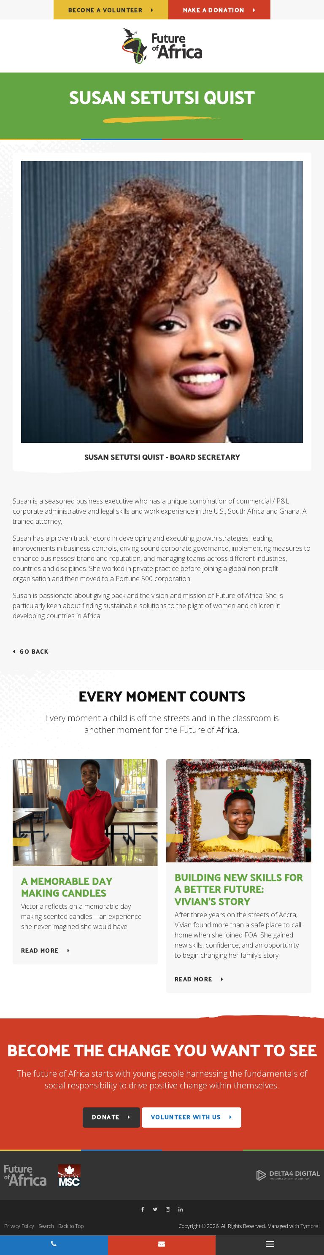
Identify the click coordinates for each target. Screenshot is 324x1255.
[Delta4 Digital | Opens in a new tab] (288, 1175)
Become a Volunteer (105, 10)
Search (46, 1226)
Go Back (34, 651)
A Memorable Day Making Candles (66, 886)
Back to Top (71, 1226)
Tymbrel (310, 1226)
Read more (40, 950)
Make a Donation (214, 10)
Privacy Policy (19, 1226)
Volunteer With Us (186, 1117)
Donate (105, 1117)
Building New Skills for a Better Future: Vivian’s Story (239, 888)
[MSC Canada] (65, 1175)
